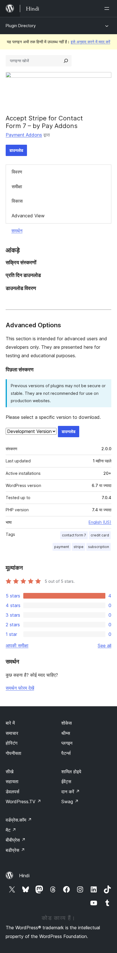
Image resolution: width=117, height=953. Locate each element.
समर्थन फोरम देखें (20, 688)
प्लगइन (66, 743)
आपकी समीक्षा (17, 645)
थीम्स (65, 733)
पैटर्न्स (66, 753)
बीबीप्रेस (16, 840)
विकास (17, 201)
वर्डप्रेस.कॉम (19, 820)
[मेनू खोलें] (108, 8)
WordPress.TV (23, 801)
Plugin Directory (21, 25)
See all (104, 645)
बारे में (10, 723)
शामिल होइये (71, 771)
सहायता (12, 781)
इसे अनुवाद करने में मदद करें (90, 41)
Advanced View (28, 215)
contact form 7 (74, 535)
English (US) (100, 522)
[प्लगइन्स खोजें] (66, 60)
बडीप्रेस (15, 850)
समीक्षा (17, 186)
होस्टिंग (11, 743)
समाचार (12, 733)
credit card (100, 535)
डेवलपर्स (12, 791)
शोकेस (66, 723)
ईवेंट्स (66, 781)
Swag (70, 801)
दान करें (70, 791)
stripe (78, 547)
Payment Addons (24, 135)
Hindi (24, 875)
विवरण (17, 172)
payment (61, 547)
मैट (11, 830)
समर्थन (16, 230)
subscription (98, 547)
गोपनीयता (13, 753)
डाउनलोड (16, 150)
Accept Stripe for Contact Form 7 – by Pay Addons (44, 121)
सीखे (9, 771)
